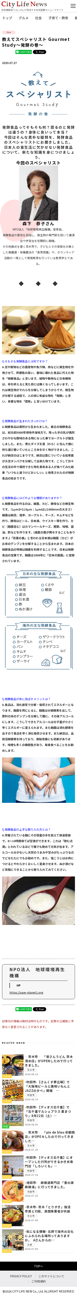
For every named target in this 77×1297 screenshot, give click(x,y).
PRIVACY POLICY (21, 1276)
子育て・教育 (58, 17)
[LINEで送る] (23, 52)
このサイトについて (51, 1276)
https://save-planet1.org (26, 992)
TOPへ (38, 1266)
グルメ (24, 17)
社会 (38, 17)
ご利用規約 (38, 1281)
